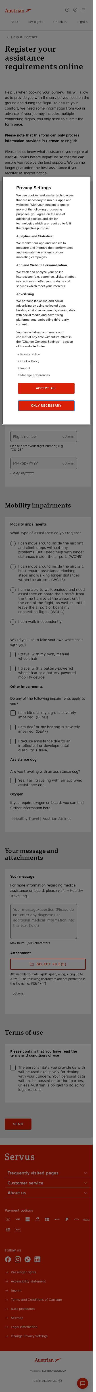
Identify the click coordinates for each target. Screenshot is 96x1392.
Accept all (46, 388)
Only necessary (46, 405)
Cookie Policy (29, 361)
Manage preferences (35, 375)
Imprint (25, 368)
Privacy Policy (30, 354)
